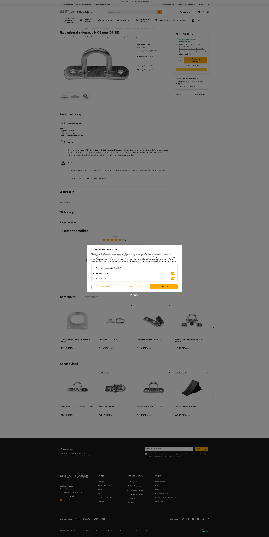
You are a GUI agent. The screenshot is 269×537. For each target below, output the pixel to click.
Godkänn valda (105, 287)
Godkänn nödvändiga (134, 287)
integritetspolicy (98, 258)
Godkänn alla (164, 287)
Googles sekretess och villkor (150, 258)
